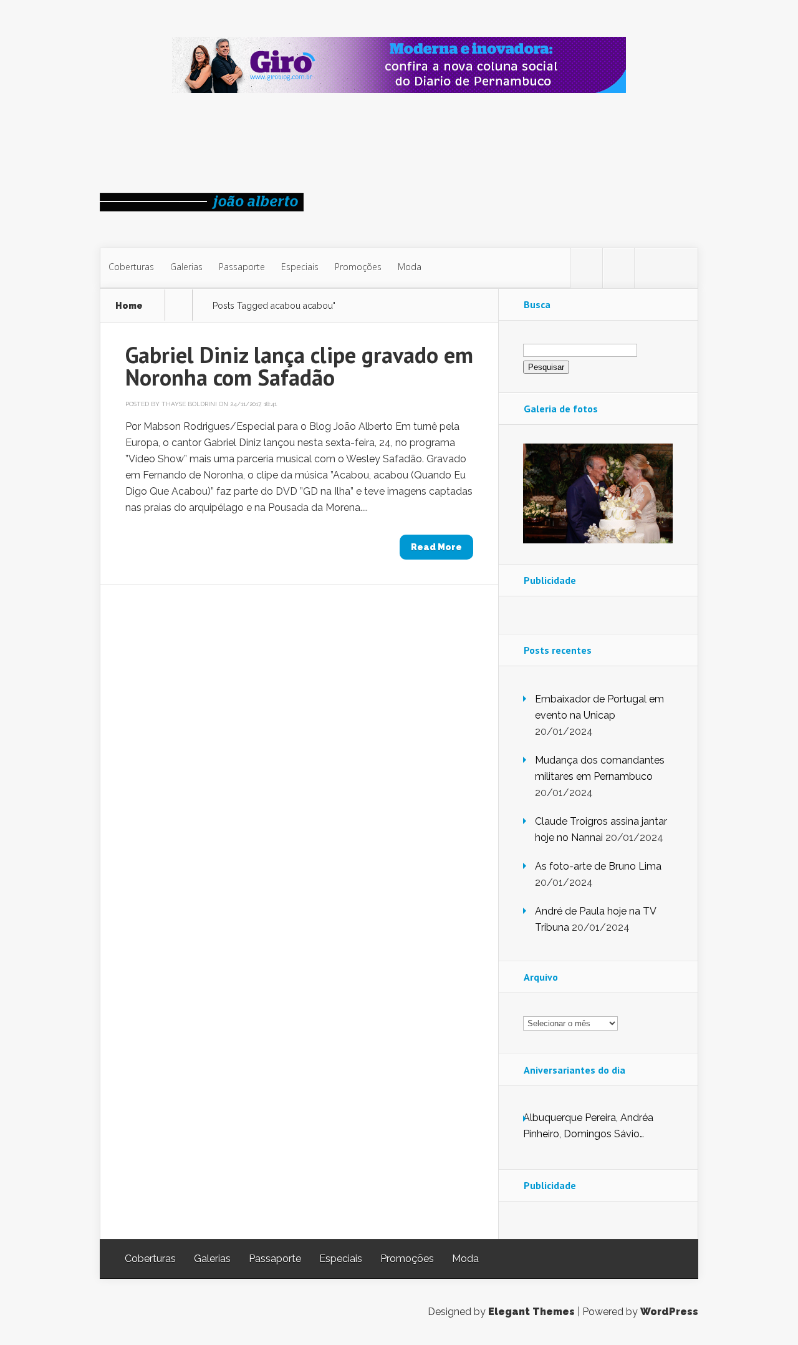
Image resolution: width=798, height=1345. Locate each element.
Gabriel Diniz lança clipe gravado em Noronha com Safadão (299, 366)
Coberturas (131, 267)
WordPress (669, 1312)
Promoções (358, 267)
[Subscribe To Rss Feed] (650, 268)
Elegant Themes (531, 1312)
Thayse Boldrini (189, 404)
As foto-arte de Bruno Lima (598, 866)
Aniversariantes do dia (574, 1070)
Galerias (186, 267)
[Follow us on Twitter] (586, 268)
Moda (409, 267)
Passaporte (242, 267)
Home (129, 306)
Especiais (300, 267)
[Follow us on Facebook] (618, 268)
